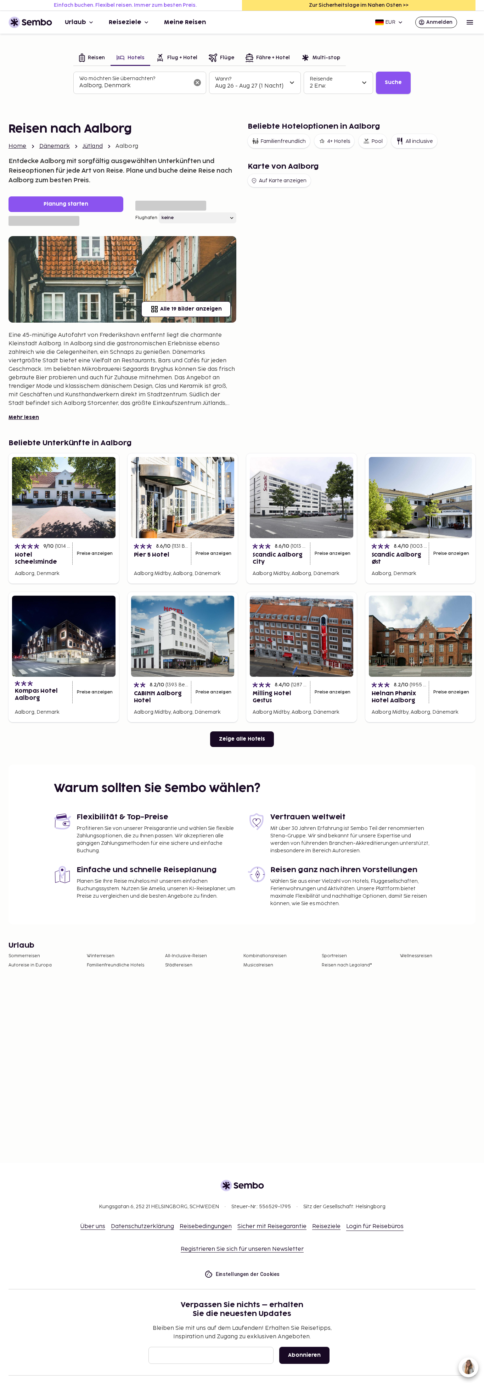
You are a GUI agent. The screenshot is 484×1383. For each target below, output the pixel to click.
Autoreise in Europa (30, 965)
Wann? (223, 79)
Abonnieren (304, 1355)
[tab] (92, 58)
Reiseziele (125, 22)
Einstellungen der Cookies (248, 1274)
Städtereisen (178, 965)
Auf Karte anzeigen (282, 181)
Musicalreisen (258, 965)
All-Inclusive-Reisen (186, 956)
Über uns (92, 1226)
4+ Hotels (338, 141)
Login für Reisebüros (375, 1226)
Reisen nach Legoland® (347, 965)
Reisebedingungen (206, 1226)
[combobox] (134, 85)
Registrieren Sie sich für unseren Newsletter (242, 1249)
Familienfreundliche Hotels (115, 965)
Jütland (93, 146)
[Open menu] (469, 22)
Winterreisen (100, 956)
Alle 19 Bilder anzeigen (191, 309)
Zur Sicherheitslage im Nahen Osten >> (359, 5)
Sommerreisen (24, 956)
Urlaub (75, 22)
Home (18, 146)
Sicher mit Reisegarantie (271, 1226)
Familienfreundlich (283, 141)
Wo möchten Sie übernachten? (117, 79)
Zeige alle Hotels (242, 739)
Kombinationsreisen (265, 956)
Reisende (321, 79)
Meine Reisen (185, 22)
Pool (377, 141)
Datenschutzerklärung (142, 1226)
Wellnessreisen (416, 956)
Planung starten (66, 204)
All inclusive (419, 141)
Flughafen (146, 218)
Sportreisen (334, 956)
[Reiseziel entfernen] (197, 82)
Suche (393, 82)
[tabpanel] (242, 83)
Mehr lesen (24, 417)
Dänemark (54, 146)
